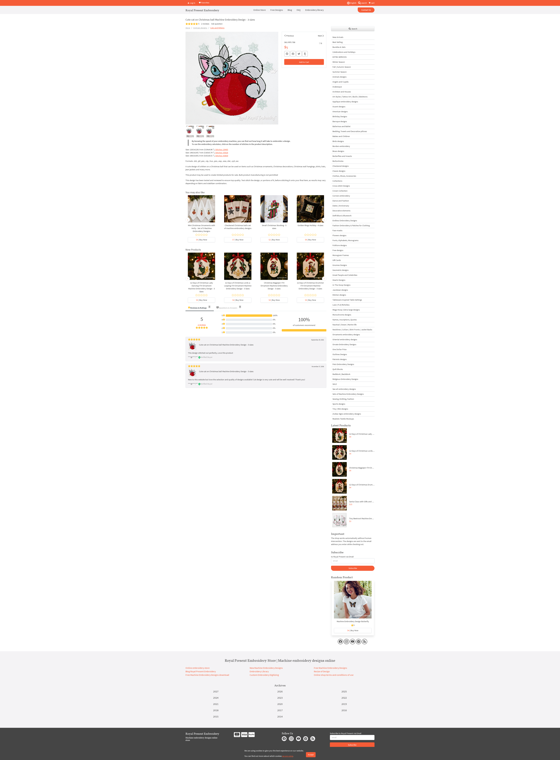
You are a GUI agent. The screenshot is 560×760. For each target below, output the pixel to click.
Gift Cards (336, 260)
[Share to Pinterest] (287, 54)
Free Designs (276, 9)
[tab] (200, 308)
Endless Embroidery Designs (344, 220)
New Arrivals (337, 37)
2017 (280, 710)
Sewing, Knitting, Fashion (343, 399)
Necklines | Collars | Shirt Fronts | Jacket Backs (352, 329)
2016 (344, 710)
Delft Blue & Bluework (341, 215)
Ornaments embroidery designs (346, 334)
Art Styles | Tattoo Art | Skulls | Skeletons (350, 96)
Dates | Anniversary (340, 205)
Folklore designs (339, 245)
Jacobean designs (340, 290)
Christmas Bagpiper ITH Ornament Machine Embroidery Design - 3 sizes (274, 285)
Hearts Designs (338, 280)
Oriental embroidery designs (344, 339)
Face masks (337, 230)
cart (372, 3)
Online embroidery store (198, 667)
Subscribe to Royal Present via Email (345, 733)
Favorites (205, 2)
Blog (290, 9)
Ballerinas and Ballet (341, 126)
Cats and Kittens (217, 28)
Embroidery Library (259, 671)
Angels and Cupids (340, 81)
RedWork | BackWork (341, 374)
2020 (280, 704)
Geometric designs (340, 270)
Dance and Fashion (340, 200)
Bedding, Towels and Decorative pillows (349, 131)
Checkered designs (340, 166)
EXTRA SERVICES (339, 57)
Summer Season (339, 72)
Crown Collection (340, 190)
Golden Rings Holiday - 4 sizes (310, 225)
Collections (337, 181)
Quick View (201, 210)
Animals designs (200, 28)
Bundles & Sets (338, 47)
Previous (290, 35)
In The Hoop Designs (341, 285)
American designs (340, 111)
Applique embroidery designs (345, 101)
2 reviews (205, 23)
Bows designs (338, 151)
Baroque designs (339, 121)
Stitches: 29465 (221, 149)
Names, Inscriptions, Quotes (344, 319)
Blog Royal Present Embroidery (201, 671)
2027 (215, 691)
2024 (215, 697)
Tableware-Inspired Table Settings (347, 300)
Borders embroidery (341, 146)
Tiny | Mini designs (340, 409)
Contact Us (366, 10)
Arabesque (337, 86)
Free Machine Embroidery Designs (330, 667)
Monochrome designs (341, 314)
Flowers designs (339, 235)
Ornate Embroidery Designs (344, 344)
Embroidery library (314, 9)
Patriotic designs (339, 359)
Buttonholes (337, 161)
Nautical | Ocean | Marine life (344, 324)
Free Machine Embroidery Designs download (207, 674)
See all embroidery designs (344, 389)
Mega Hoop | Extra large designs (346, 309)
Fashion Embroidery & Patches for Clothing (351, 225)
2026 (280, 691)
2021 (215, 704)
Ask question (217, 23)
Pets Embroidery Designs (343, 364)
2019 (344, 704)
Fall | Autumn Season (341, 67)
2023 (280, 697)
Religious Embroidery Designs (345, 379)
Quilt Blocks (337, 369)
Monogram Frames (340, 255)
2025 (344, 691)
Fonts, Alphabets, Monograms (345, 240)
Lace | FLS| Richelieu (341, 304)
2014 (280, 716)
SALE (334, 384)
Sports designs (338, 404)
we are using (287, 756)
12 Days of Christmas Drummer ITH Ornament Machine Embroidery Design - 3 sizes (310, 285)
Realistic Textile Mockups (343, 418)
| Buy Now (201, 239)
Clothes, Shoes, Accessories (344, 176)
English (353, 3)
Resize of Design (322, 671)
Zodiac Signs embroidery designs (346, 414)
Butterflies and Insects (342, 156)
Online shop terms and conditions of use (334, 674)
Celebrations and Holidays (343, 52)
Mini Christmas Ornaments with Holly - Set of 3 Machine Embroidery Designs (201, 228)
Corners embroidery (341, 195)
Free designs (337, 250)
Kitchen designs (339, 295)
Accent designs (338, 106)
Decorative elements (341, 210)
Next (320, 35)
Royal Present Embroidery (202, 10)
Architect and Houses (341, 91)
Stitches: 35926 (221, 152)
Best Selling (337, 42)
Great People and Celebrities (344, 275)
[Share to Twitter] (299, 54)
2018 (215, 710)
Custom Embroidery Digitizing (264, 674)
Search (354, 28)
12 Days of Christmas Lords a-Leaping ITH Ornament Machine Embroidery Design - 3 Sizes (237, 285)
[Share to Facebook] (293, 54)
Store (188, 28)
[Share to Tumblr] (305, 54)
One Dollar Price (339, 349)
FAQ (299, 9)
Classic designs (338, 171)
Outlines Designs (339, 354)
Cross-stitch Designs (341, 186)
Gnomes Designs (339, 265)
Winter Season (338, 62)
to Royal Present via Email (342, 556)
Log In (192, 3)
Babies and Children (341, 136)
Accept (311, 754)
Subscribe (353, 568)
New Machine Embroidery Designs (266, 667)
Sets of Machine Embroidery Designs (348, 394)
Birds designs (338, 141)
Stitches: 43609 (221, 155)
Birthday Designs (339, 116)
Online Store (259, 9)
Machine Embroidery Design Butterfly (353, 621)
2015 (215, 716)
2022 (344, 697)
